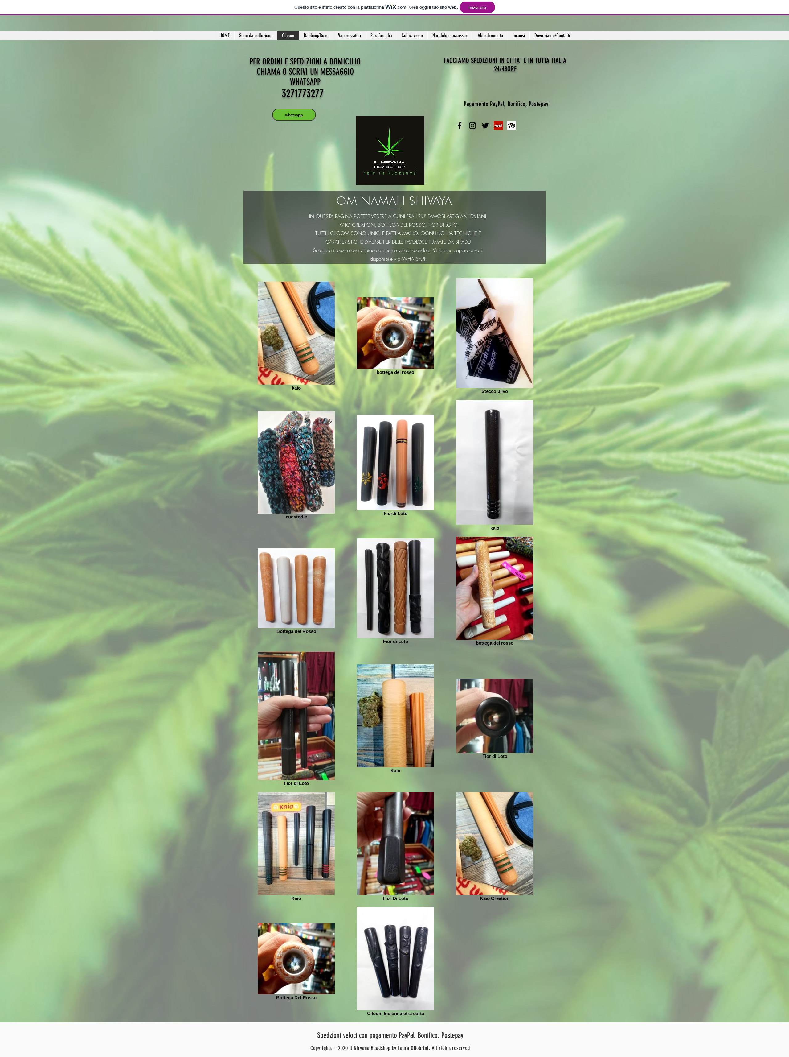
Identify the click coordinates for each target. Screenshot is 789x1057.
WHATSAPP (414, 258)
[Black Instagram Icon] (472, 125)
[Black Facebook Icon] (459, 125)
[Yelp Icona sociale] (498, 125)
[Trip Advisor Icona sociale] (511, 125)
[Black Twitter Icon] (485, 125)
